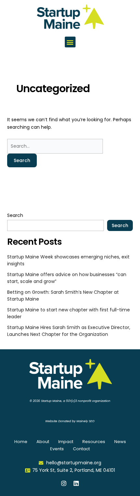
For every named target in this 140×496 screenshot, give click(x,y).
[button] (70, 42)
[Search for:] (55, 146)
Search (15, 215)
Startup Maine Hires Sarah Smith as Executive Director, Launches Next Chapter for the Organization (68, 331)
